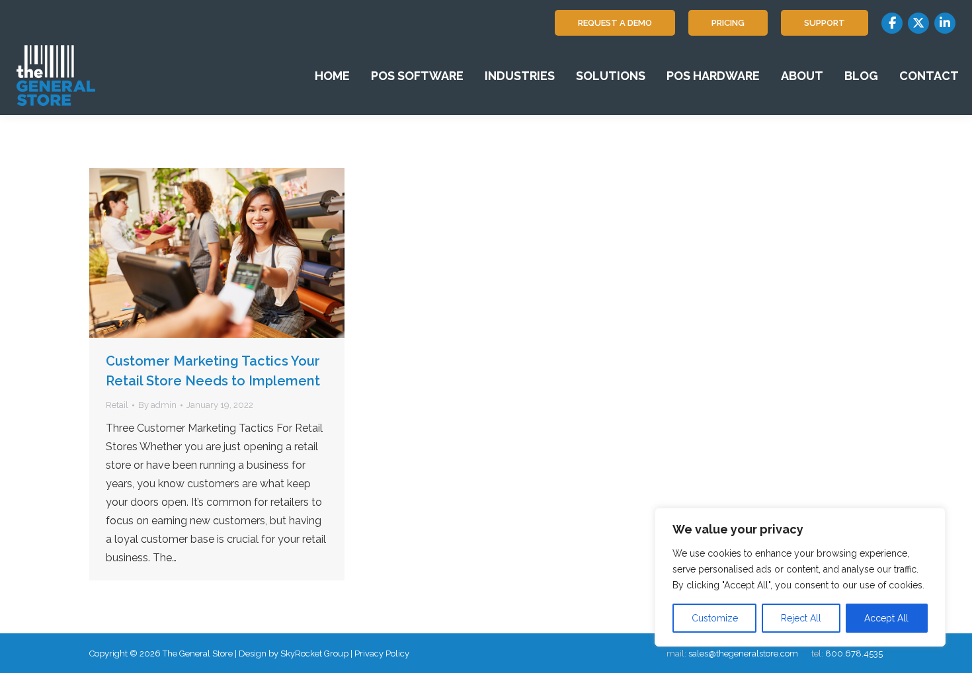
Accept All (886, 618)
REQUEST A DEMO (615, 23)
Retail (117, 405)
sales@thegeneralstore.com (743, 653)
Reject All (801, 618)
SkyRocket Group (314, 653)
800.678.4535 (854, 653)
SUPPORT (824, 23)
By (157, 405)
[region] (800, 577)
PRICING (728, 23)
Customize (715, 618)
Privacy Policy (381, 653)
